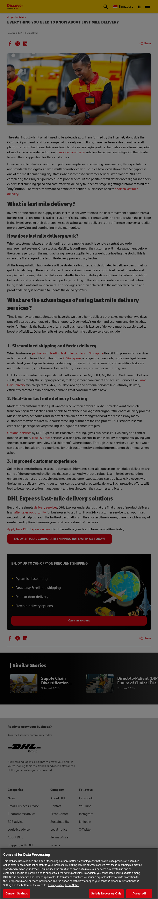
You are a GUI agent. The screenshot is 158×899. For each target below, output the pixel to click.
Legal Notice (72, 885)
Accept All (139, 893)
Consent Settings (17, 893)
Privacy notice (56, 885)
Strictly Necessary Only (106, 893)
